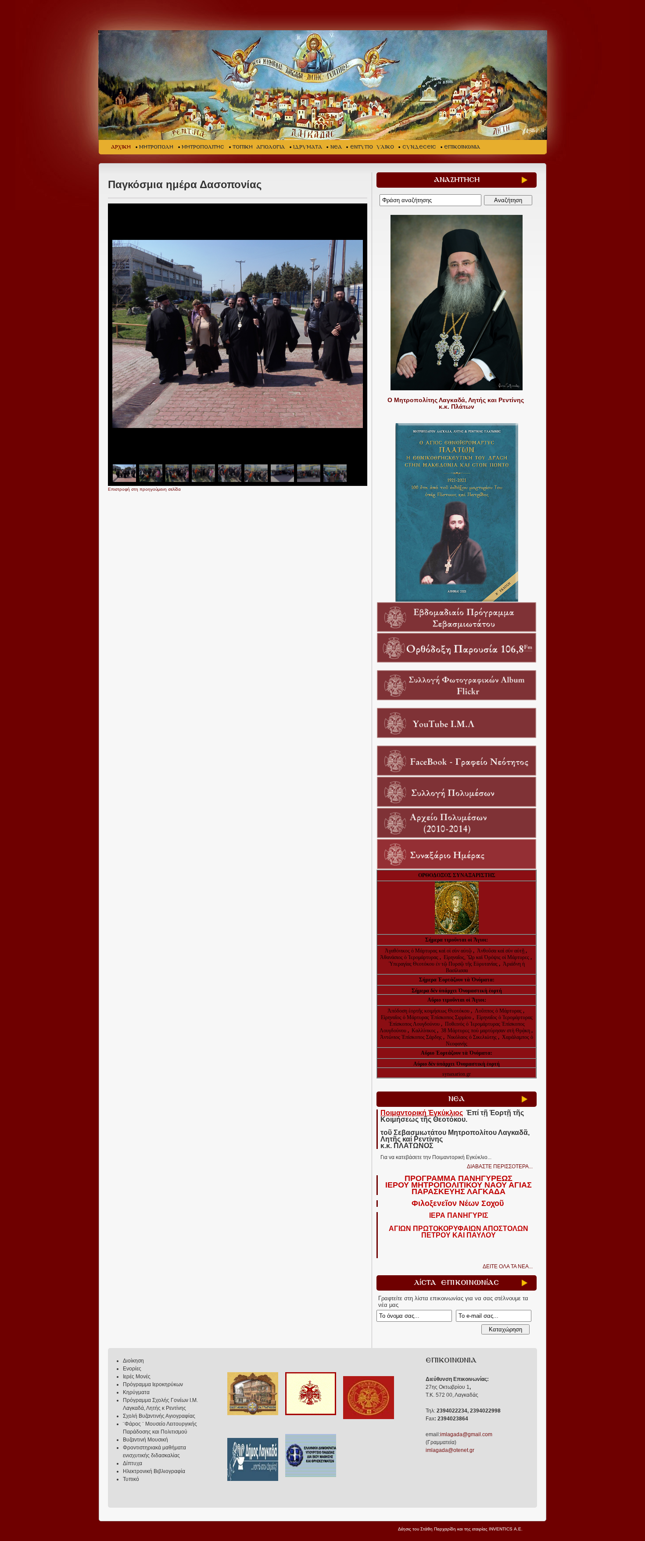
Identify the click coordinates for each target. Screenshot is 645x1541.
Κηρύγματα (136, 1392)
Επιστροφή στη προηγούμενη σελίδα (144, 489)
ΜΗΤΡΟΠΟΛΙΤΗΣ (203, 147)
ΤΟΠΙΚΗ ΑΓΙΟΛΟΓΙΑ (259, 147)
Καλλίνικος (424, 1030)
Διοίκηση (133, 1361)
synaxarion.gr (456, 1074)
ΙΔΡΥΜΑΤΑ (307, 147)
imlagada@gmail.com (466, 1434)
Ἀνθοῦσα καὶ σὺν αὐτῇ (500, 951)
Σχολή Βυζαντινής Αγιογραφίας (159, 1416)
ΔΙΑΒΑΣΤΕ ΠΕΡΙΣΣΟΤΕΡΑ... (500, 1166)
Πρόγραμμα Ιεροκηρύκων (153, 1384)
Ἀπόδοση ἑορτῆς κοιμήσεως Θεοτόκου (429, 1011)
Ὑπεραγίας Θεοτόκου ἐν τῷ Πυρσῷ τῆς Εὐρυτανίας (443, 964)
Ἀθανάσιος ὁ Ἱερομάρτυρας (410, 957)
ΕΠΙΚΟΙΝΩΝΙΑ (462, 147)
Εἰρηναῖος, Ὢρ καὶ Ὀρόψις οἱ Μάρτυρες (487, 957)
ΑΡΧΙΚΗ (121, 147)
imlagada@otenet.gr (450, 1450)
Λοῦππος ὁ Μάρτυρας (499, 1011)
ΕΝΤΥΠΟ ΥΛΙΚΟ (372, 147)
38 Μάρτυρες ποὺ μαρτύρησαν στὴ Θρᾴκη (485, 1030)
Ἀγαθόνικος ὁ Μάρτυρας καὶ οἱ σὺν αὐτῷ (428, 951)
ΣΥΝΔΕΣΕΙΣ (419, 147)
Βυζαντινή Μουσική (145, 1440)
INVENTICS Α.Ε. (506, 1529)
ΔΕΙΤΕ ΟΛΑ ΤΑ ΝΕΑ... (508, 1266)
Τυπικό (131, 1479)
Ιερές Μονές (136, 1376)
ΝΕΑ (336, 147)
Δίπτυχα (132, 1463)
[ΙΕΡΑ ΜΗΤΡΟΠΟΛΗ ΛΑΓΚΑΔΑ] (323, 85)
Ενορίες (132, 1369)
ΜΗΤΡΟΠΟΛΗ (156, 147)
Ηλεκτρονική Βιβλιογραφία (154, 1471)
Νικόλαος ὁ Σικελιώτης (472, 1037)
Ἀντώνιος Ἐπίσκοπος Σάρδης (411, 1037)
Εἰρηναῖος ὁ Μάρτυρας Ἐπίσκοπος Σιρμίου (426, 1017)
